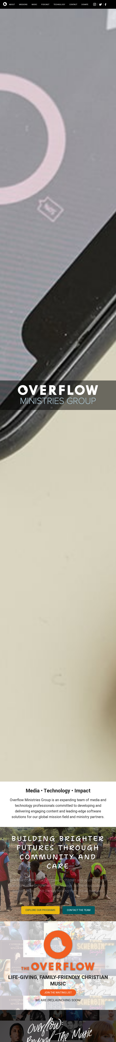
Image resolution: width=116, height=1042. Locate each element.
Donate (84, 4)
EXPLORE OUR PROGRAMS (40, 910)
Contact (73, 4)
